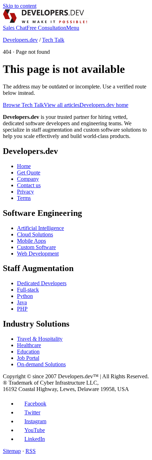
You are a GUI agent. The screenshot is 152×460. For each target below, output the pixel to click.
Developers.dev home (104, 105)
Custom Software (36, 247)
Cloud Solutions (35, 234)
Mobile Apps (31, 241)
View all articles (62, 105)
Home (24, 166)
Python (25, 296)
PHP (22, 309)
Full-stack (28, 290)
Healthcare (29, 345)
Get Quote (28, 172)
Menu (72, 28)
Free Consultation (46, 28)
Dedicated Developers (41, 283)
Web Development (38, 254)
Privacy (25, 192)
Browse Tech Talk (23, 105)
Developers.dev (20, 40)
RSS (30, 451)
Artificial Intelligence (40, 228)
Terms (24, 198)
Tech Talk (53, 40)
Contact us (29, 185)
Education (28, 352)
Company (28, 179)
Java (22, 302)
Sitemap (12, 451)
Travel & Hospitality (40, 339)
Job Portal (28, 358)
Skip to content (19, 6)
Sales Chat (15, 28)
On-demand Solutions (41, 364)
